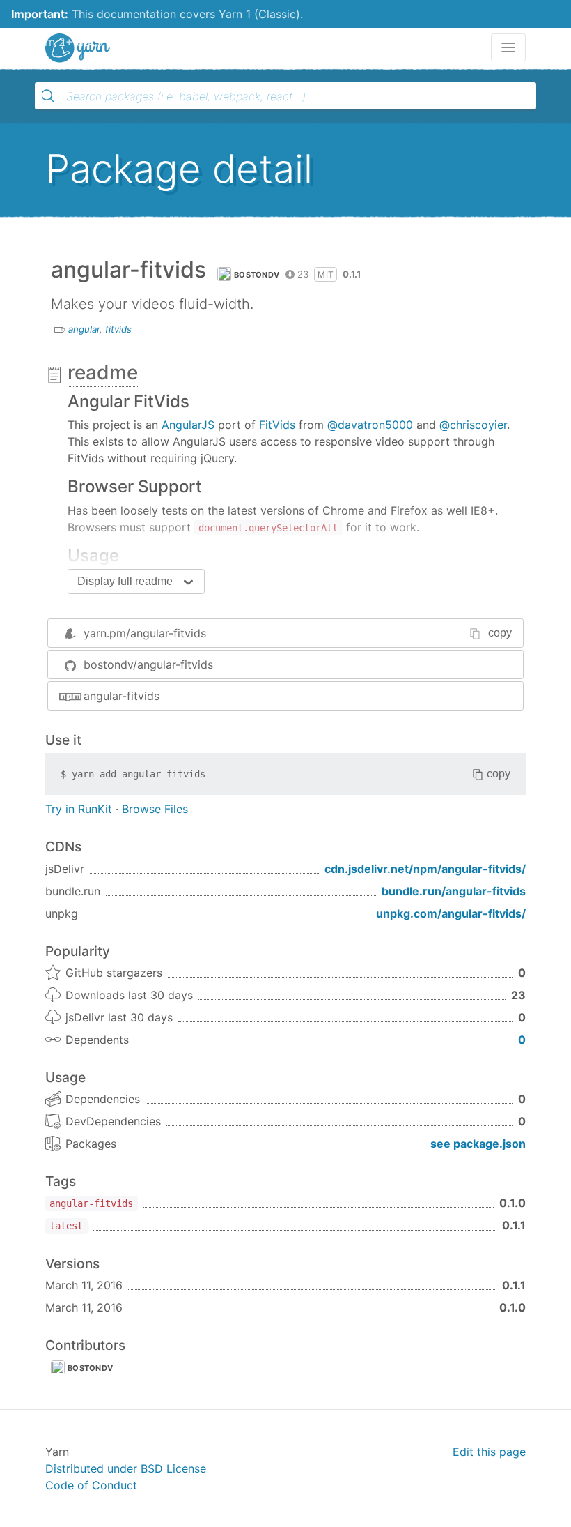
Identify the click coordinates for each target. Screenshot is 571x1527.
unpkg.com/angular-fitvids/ (451, 913)
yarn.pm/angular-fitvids (145, 633)
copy (500, 633)
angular (84, 329)
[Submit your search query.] (48, 96)
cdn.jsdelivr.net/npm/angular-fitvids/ (425, 869)
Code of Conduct (91, 1485)
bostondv (256, 275)
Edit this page (489, 1452)
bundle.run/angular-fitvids (454, 891)
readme (103, 372)
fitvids (118, 329)
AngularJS (188, 425)
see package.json (478, 1143)
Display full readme (125, 581)
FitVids (277, 425)
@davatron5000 (370, 425)
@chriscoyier (473, 425)
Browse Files (155, 809)
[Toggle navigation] (508, 47)
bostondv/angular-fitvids (148, 664)
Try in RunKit (78, 809)
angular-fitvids (121, 696)
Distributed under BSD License (125, 1468)
